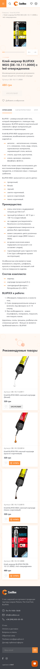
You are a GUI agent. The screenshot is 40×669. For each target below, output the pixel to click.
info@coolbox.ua (12, 615)
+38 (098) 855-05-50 (14, 619)
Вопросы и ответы (9, 632)
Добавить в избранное (15, 101)
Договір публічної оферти (12, 643)
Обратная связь (8, 636)
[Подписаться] (35, 650)
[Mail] (6, 407)
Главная (5, 13)
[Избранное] (31, 3)
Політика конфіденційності (13, 639)
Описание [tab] (7, 110)
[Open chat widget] (35, 664)
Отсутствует (12, 93)
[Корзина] (36, 3)
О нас (4, 625)
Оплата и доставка (10, 629)
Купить (16, 463)
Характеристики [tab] (23, 110)
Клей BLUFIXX (15, 13)
